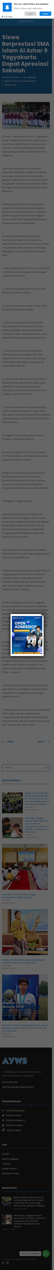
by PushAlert (8, 17)
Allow (45, 13)
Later (30, 13)
